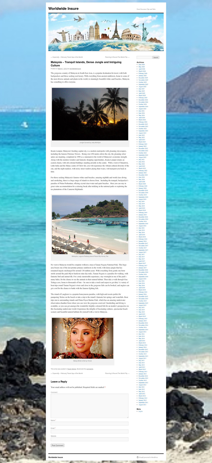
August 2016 (142, 279)
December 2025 (143, 78)
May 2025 (142, 91)
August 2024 (142, 109)
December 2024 (143, 100)
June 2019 (142, 204)
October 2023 (143, 128)
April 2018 (142, 234)
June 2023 (142, 135)
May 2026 (142, 67)
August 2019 (142, 199)
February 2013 (143, 371)
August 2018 (142, 226)
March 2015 (142, 316)
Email (53, 428)
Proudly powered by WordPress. (148, 457)
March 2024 (142, 120)
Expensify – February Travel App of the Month (67, 57)
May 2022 (142, 164)
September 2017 (143, 250)
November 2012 (143, 378)
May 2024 (142, 115)
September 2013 (143, 356)
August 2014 (142, 332)
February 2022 (143, 170)
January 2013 (142, 374)
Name (53, 420)
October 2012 (143, 380)
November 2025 (143, 80)
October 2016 (143, 274)
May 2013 (142, 365)
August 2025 (142, 86)
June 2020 (142, 177)
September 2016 (143, 276)
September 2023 (143, 131)
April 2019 (142, 208)
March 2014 (142, 343)
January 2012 (142, 400)
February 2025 (143, 98)
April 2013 (142, 367)
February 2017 (143, 265)
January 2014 (142, 347)
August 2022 (142, 157)
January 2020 (142, 188)
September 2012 (143, 382)
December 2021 (143, 175)
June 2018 (142, 230)
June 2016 (142, 283)
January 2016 (142, 294)
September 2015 (143, 303)
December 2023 (143, 124)
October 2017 (143, 248)
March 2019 (142, 210)
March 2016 (142, 290)
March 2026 (142, 71)
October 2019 (143, 195)
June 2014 (142, 336)
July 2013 (141, 360)
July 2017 (141, 254)
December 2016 (143, 270)
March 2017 (142, 263)
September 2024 (143, 106)
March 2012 (142, 396)
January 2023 (142, 146)
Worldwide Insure (63, 8)
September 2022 (143, 155)
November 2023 (143, 126)
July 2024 (141, 111)
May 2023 (142, 137)
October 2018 (143, 221)
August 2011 (142, 405)
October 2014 (143, 327)
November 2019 (143, 193)
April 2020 (142, 181)
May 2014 (142, 338)
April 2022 (142, 166)
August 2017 (142, 252)
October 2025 (143, 82)
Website (53, 436)
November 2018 (143, 219)
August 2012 (142, 385)
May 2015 (142, 312)
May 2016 (142, 285)
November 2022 (143, 151)
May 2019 (142, 206)
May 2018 (142, 232)
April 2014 (142, 341)
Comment (54, 392)
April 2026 (142, 69)
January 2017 (142, 268)
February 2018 (143, 239)
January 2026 (142, 75)
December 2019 (143, 190)
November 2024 (143, 102)
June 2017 (142, 257)
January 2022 (142, 173)
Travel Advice (71, 369)
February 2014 (143, 345)
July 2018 (141, 228)
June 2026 (142, 64)
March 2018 (142, 237)
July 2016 (141, 281)
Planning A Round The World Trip (117, 57)
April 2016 (142, 288)
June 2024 (142, 113)
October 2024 (143, 104)
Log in (140, 411)
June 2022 (142, 162)
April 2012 (142, 394)
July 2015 (141, 307)
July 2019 (141, 201)
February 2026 (143, 73)
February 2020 (143, 186)
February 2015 (143, 318)
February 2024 (143, 122)
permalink (89, 369)
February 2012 (143, 398)
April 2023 (142, 140)
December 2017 (143, 243)
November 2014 (143, 325)
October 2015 (143, 301)
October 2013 (143, 354)
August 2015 (142, 305)
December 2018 (143, 217)
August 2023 (142, 133)
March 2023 (142, 142)
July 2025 (141, 89)
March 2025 (142, 95)
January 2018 (142, 241)
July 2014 (141, 334)
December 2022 (143, 148)
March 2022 (142, 168)
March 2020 (142, 184)
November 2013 (143, 352)
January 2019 (142, 215)
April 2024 (142, 117)
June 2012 (142, 389)
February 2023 (143, 144)
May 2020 (142, 179)
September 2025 (143, 84)
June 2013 (142, 363)
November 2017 (143, 246)
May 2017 (142, 259)
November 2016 (143, 272)
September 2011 (143, 402)
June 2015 (142, 310)
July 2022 (141, 159)
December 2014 (143, 323)
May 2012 (142, 391)
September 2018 (143, 223)
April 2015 (142, 314)
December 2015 (143, 296)
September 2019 (143, 197)
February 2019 (143, 212)
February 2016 (143, 292)
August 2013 (142, 358)
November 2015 (143, 299)
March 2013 (142, 369)
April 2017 (142, 261)
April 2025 (142, 93)
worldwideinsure (75, 68)
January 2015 (142, 321)
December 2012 (143, 376)
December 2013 (143, 349)
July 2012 (141, 387)
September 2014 (143, 329)
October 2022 (143, 153)
